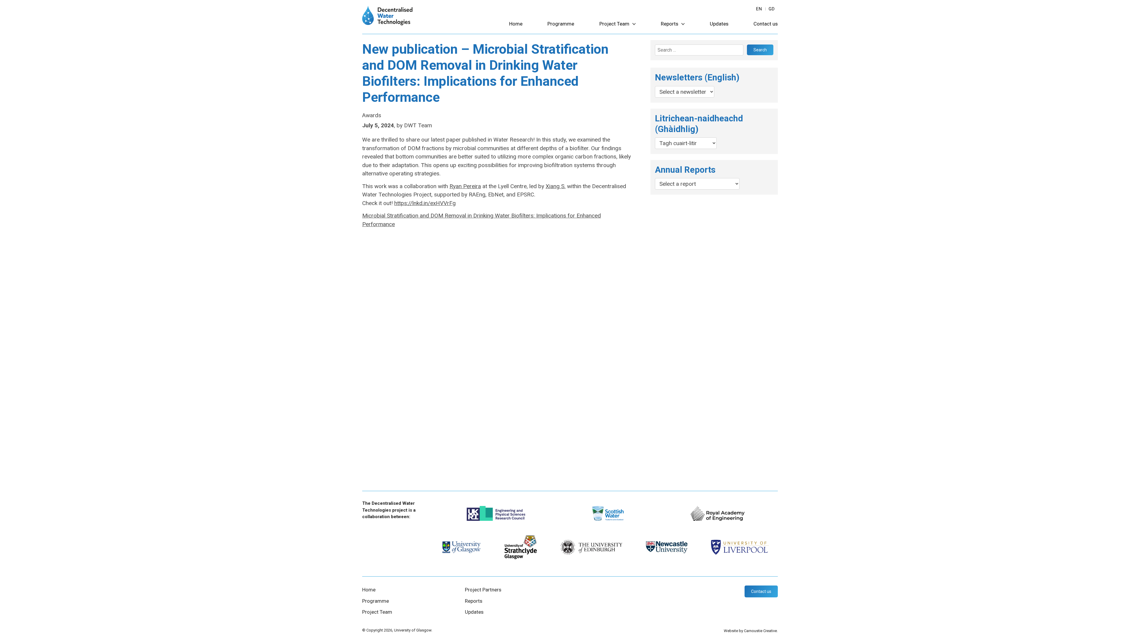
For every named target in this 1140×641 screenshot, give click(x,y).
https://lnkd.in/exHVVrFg (425, 203)
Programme (560, 24)
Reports (669, 24)
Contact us (765, 24)
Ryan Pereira (465, 186)
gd (772, 9)
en (759, 9)
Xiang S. (556, 186)
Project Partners (483, 590)
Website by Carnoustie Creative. (751, 631)
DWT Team (418, 125)
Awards (371, 115)
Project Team (614, 24)
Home (515, 24)
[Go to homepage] (387, 23)
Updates (719, 24)
